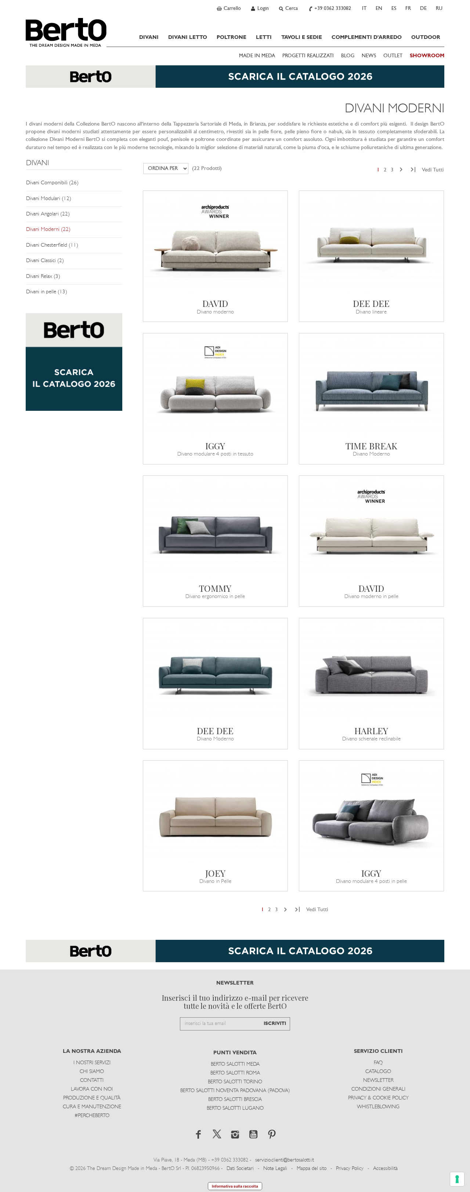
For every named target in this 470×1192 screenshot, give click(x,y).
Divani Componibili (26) (52, 183)
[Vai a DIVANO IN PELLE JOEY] (215, 812)
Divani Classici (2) (45, 261)
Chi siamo (92, 1072)
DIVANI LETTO (187, 37)
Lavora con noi (92, 1089)
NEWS (369, 56)
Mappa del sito (311, 1168)
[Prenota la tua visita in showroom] (235, 80)
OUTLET (392, 56)
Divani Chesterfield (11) (52, 245)
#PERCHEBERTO (92, 1116)
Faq (378, 1063)
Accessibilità (385, 1168)
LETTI (264, 37)
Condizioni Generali (378, 1089)
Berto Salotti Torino (235, 1082)
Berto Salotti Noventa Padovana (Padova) (235, 1091)
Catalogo (378, 1072)
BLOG (347, 56)
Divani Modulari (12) (48, 199)
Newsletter (378, 1080)
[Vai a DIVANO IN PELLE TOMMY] (215, 527)
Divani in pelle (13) (46, 292)
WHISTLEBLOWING (378, 1107)
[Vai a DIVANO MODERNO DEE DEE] (215, 669)
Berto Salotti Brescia (235, 1099)
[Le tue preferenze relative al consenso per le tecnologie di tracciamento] (457, 1179)
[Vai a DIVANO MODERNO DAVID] (215, 242)
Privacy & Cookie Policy (378, 1098)
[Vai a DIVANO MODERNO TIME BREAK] (371, 384)
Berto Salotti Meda (235, 1064)
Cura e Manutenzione (92, 1107)
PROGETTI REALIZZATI (308, 56)
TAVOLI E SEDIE (301, 37)
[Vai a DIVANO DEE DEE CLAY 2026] (371, 242)
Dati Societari (240, 1168)
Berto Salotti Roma (235, 1073)
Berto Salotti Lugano (235, 1108)
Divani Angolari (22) (48, 214)
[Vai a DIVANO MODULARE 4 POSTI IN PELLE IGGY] (371, 812)
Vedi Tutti (433, 170)
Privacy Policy (350, 1168)
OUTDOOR (425, 37)
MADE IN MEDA (257, 56)
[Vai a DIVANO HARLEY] (371, 669)
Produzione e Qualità (91, 1098)
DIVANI (149, 37)
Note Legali (275, 1168)
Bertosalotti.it (66, 32)
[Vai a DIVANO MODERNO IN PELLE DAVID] (371, 527)
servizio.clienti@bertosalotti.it (284, 1160)
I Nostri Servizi (92, 1063)
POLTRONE (231, 37)
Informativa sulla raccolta (235, 1186)
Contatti (92, 1080)
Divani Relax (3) (43, 276)
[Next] (401, 170)
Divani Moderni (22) (48, 229)
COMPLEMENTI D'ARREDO (367, 37)
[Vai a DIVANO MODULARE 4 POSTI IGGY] (215, 384)
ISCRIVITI (275, 1023)
